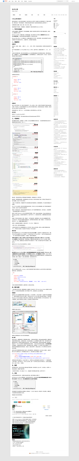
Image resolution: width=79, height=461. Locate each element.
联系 (32, 14)
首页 (20, 14)
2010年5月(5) (56, 107)
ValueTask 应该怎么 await (17, 444)
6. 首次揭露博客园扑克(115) (58, 158)
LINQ (55, 74)
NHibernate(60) (56, 92)
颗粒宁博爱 (22, 221)
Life (16, 397)
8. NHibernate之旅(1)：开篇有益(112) (59, 161)
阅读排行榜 (56, 119)
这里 (29, 34)
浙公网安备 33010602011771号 (36, 453)
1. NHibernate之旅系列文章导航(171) (59, 170)
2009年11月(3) (56, 113)
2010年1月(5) (56, 111)
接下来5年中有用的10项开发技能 (21, 412)
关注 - (20, 406)
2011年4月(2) (56, 97)
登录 (24, 417)
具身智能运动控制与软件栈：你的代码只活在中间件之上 (21, 441)
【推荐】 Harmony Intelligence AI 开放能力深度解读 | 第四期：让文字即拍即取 (24, 419)
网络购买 (55, 21)
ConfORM (56, 76)
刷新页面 (47, 415)
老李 (23, 225)
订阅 (38, 14)
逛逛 (28, 417)
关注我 (20, 402)
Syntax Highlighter (39, 213)
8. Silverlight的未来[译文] (57, 63)
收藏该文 (23, 402)
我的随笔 (55, 38)
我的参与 (55, 40)
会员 (9, 1)
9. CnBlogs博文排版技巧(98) (58, 163)
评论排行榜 (56, 146)
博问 (19, 1)
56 (56, 27)
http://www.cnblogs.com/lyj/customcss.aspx (29, 116)
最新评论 (55, 42)
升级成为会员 (46, 409)
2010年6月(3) (56, 106)
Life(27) (55, 90)
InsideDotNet (42, 339)
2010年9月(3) (56, 102)
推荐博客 (57, 25)
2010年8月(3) (56, 103)
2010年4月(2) (56, 108)
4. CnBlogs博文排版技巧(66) (58, 175)
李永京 (16, 405)
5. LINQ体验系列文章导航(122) (58, 156)
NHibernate (56, 72)
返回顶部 (50, 415)
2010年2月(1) (56, 109)
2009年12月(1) (56, 112)
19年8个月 (57, 24)
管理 (44, 14)
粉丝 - (17, 406)
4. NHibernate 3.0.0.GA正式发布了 (59, 54)
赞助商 (25, 1)
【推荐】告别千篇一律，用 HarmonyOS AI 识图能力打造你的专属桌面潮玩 (23, 421)
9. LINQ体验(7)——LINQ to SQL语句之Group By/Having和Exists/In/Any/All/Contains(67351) (60, 139)
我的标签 (55, 43)
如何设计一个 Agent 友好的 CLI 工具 (18, 446)
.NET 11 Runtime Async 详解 (17, 443)
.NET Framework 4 (57, 75)
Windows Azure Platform (58, 77)
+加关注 (13, 409)
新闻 (16, 1)
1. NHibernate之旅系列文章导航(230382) (60, 120)
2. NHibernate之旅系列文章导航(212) (59, 150)
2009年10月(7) (56, 114)
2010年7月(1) (56, 104)
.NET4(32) (55, 88)
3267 (57, 26)
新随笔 (26, 14)
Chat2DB (30, 1)
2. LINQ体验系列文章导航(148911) (59, 122)
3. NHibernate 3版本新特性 (58, 53)
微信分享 (28, 402)
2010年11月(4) (56, 99)
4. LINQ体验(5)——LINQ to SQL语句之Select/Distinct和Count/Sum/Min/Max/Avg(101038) (60, 127)
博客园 (14, 14)
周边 (12, 1)
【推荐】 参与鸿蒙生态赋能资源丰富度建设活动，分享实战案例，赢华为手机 (24, 420)
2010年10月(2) (56, 101)
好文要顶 (15, 402)
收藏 (33, 414)
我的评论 (55, 39)
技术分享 (15, 9)
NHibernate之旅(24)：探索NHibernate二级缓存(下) (24, 411)
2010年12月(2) (56, 98)
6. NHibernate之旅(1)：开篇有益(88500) (60, 132)
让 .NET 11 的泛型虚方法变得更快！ (18, 442)
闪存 (22, 1)
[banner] (4, 1)
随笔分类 (55, 87)
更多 (54, 116)
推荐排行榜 (56, 168)
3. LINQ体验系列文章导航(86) (58, 174)
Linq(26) (55, 91)
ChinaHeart (43, 342)
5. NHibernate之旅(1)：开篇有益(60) (59, 176)
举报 (35, 414)
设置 (30, 38)
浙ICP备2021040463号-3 (45, 453)
